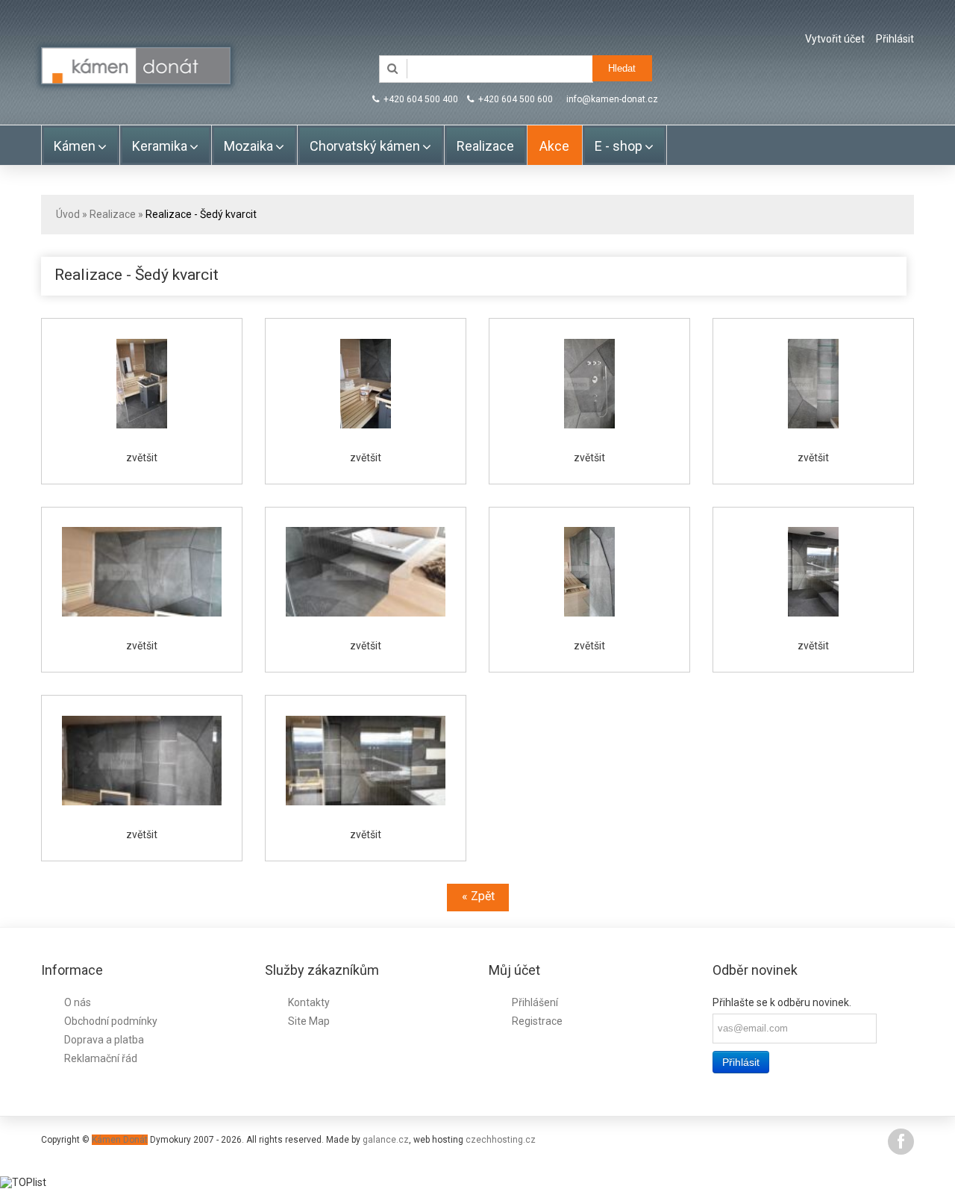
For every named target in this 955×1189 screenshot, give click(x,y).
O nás (77, 1002)
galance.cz (386, 1140)
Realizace (485, 146)
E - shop (618, 146)
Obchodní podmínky (110, 1021)
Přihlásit (895, 39)
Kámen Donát (120, 1140)
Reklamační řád (100, 1058)
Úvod (68, 214)
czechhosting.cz (501, 1140)
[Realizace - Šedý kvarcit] (142, 384)
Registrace (537, 1021)
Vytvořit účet (835, 39)
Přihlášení (535, 1002)
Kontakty (309, 1002)
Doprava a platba (104, 1040)
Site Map (309, 1021)
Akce (554, 146)
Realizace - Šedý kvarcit (201, 214)
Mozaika (248, 146)
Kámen (75, 146)
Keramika (159, 146)
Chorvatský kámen (365, 146)
